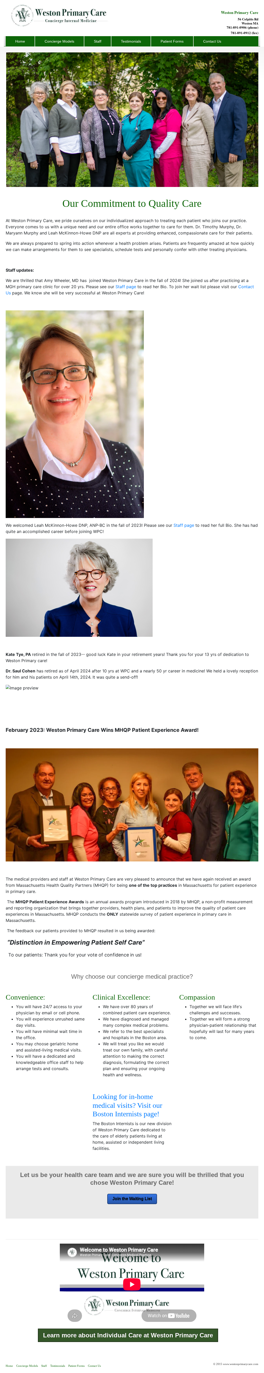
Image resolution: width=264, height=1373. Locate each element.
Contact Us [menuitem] (212, 41)
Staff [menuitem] (97, 41)
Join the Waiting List (132, 1199)
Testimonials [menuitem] (131, 41)
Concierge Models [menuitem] (59, 41)
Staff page (125, 286)
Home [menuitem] (20, 41)
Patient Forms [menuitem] (172, 41)
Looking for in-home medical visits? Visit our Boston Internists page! (127, 1105)
